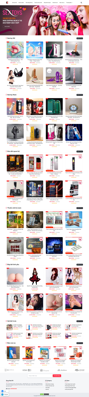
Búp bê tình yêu (13, 264)
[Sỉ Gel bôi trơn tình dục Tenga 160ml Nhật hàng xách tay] (49, 336)
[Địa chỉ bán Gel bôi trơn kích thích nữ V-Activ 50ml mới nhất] (10, 336)
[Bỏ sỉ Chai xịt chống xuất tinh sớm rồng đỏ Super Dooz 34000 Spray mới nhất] (34, 163)
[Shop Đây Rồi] (7, 2)
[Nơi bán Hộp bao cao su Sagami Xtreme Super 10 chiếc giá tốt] (75, 352)
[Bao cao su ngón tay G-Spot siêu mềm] (13, 352)
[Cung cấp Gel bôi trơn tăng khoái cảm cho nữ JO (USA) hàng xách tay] (68, 336)
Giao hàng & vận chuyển (70, 384)
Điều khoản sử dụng (50, 384)
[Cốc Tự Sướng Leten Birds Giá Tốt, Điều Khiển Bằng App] (54, 106)
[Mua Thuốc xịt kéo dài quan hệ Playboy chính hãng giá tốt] (73, 163)
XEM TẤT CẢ (79, 38)
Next (83, 352)
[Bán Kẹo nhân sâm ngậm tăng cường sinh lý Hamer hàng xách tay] (15, 245)
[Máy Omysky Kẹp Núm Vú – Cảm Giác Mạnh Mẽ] (54, 75)
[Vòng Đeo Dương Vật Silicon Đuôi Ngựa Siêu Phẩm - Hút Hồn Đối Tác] (73, 106)
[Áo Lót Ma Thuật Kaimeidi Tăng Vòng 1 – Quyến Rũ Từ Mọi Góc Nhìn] (15, 75)
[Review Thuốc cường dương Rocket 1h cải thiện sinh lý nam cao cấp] (54, 245)
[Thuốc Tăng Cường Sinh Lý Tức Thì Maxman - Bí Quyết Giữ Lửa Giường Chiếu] (34, 219)
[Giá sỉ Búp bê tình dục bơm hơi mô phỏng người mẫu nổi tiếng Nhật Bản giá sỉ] (54, 276)
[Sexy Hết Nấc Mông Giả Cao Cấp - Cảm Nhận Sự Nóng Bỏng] (15, 276)
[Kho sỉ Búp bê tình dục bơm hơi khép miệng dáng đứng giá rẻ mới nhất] (15, 302)
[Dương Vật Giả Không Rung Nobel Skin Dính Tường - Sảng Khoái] (34, 75)
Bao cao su (11, 343)
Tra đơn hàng (57, 375)
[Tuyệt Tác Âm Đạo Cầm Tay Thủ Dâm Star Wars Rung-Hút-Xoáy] (73, 132)
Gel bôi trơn (11, 321)
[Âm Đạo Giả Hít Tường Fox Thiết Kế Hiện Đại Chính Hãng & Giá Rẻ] (54, 132)
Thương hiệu (69, 2)
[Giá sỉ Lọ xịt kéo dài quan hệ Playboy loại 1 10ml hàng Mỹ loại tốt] (15, 189)
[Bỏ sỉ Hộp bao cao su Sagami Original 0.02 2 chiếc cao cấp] (60, 352)
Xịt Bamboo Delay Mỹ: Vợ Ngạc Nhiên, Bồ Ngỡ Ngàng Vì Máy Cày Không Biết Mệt (35, 200)
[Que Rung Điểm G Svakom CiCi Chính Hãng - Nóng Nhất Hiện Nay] (54, 50)
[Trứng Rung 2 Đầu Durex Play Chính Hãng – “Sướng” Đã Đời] (34, 50)
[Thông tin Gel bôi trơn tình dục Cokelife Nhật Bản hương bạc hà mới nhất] (49, 327)
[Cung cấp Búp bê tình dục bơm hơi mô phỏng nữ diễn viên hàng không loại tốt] (73, 276)
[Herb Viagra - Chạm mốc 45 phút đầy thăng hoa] (15, 219)
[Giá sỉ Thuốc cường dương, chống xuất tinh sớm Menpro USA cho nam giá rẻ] (73, 245)
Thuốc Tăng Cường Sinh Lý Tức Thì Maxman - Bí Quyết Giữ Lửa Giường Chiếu (34, 230)
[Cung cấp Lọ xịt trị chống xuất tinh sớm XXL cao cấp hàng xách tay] (73, 189)
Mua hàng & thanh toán (70, 385)
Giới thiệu (48, 387)
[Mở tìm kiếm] (81, 2)
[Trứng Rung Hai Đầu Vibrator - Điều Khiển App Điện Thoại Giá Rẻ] (15, 50)
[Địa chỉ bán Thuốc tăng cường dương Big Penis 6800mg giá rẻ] (73, 219)
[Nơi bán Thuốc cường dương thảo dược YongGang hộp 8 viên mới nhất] (34, 245)
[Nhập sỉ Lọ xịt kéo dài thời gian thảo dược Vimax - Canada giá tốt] (54, 163)
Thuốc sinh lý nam (14, 208)
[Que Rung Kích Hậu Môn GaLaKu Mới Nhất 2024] (73, 75)
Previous (6, 352)
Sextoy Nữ (11, 38)
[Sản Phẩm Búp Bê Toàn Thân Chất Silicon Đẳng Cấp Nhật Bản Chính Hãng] (34, 276)
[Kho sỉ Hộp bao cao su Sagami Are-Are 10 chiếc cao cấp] (28, 352)
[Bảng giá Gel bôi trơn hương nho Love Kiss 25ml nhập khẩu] (68, 327)
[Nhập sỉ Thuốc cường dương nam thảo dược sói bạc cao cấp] (54, 219)
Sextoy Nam (11, 95)
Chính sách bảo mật (50, 385)
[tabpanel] (44, 20)
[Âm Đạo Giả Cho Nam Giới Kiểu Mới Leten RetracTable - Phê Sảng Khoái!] (34, 132)
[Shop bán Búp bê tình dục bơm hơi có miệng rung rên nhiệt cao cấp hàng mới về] (34, 302)
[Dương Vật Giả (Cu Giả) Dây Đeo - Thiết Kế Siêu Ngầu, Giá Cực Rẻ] (73, 50)
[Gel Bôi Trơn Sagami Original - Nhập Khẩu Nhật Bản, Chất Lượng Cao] (10, 327)
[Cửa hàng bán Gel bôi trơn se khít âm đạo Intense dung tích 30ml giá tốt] (29, 336)
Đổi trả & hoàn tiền (69, 389)
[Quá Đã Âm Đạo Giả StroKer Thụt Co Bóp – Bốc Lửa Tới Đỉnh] (15, 106)
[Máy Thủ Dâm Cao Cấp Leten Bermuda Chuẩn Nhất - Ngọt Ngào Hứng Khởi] (15, 132)
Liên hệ (47, 389)
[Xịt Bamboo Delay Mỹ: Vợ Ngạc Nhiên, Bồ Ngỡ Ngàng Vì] (34, 189)
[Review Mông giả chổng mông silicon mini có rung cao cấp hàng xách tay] (54, 302)
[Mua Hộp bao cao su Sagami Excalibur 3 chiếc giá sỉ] (44, 352)
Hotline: (12, 388)
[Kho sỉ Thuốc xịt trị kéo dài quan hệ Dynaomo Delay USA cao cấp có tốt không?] (54, 189)
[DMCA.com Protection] (44, 394)
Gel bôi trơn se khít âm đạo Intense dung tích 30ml (38, 334)
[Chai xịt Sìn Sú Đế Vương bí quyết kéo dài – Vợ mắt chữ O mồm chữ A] (15, 163)
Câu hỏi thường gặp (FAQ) (70, 387)
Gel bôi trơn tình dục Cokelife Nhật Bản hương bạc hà (56, 326)
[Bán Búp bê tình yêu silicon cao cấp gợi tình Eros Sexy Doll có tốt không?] (73, 302)
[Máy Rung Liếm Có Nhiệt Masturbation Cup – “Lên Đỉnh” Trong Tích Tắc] (34, 106)
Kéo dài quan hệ (13, 151)
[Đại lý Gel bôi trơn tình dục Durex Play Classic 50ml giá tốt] (29, 327)
